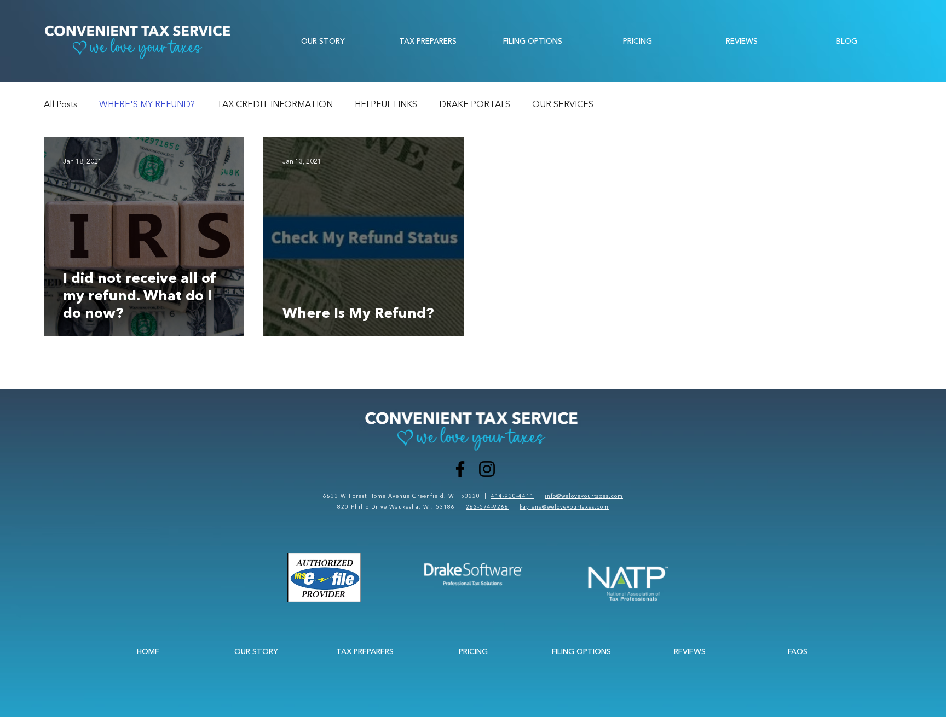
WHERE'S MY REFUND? (147, 103)
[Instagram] (487, 469)
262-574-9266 (487, 506)
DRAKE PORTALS (474, 103)
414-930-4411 (512, 495)
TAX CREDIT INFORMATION (275, 103)
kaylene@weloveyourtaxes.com (564, 506)
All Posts (60, 103)
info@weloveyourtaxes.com (584, 495)
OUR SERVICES (562, 103)
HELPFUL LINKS (386, 103)
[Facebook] (460, 469)
